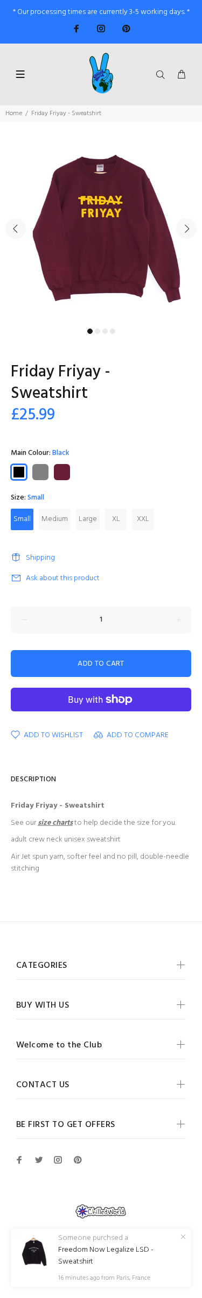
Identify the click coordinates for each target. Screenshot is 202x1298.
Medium (54, 519)
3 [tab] (105, 331)
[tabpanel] (101, 222)
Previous (15, 228)
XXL (143, 519)
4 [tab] (112, 331)
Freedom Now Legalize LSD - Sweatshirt (106, 1256)
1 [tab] (90, 331)
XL (116, 519)
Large (88, 519)
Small (22, 519)
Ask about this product (63, 578)
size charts (55, 823)
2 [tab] (97, 331)
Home (13, 113)
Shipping (40, 558)
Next (186, 228)
